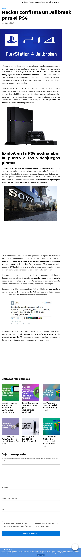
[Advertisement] (31, 238)
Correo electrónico (11, 498)
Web (3, 509)
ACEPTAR (40, 555)
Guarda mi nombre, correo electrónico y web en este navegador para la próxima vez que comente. (30, 524)
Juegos (4, 8)
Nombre (5, 487)
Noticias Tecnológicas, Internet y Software (40, 2)
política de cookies (49, 553)
